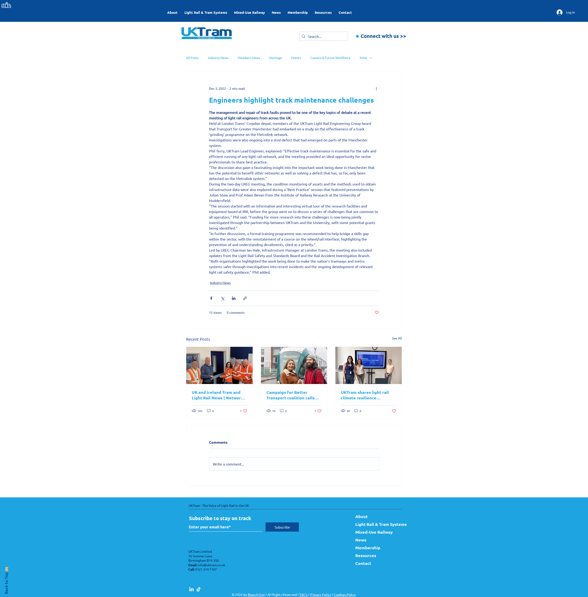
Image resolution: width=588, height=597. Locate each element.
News (360, 539)
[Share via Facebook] (211, 298)
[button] (206, 12)
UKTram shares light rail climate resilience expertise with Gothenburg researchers (368, 395)
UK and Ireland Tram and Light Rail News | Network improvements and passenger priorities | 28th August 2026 (218, 395)
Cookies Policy (345, 594)
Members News (249, 58)
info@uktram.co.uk (211, 565)
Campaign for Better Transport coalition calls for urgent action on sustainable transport (290, 395)
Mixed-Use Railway (374, 532)
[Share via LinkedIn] (234, 298)
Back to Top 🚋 (6, 580)
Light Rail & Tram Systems (376, 524)
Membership (367, 547)
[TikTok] (198, 589)
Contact (363, 563)
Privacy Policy (320, 594)
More (363, 58)
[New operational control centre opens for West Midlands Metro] (219, 365)
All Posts (192, 58)
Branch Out (256, 594)
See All (397, 338)
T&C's (303, 594)
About (361, 516)
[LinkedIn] (191, 589)
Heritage (275, 58)
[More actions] (376, 88)
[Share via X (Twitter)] (222, 298)
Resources (365, 555)
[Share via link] (245, 298)
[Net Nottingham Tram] (294, 365)
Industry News (218, 58)
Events (296, 58)
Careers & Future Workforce (330, 58)
